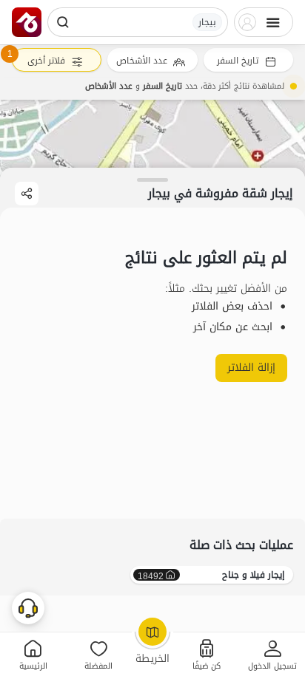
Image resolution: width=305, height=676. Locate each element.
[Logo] (26, 22)
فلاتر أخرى (46, 60)
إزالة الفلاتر (251, 368)
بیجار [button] (207, 22)
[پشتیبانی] (28, 606)
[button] (272, 654)
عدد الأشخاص (141, 60)
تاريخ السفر (237, 60)
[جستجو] (63, 22)
